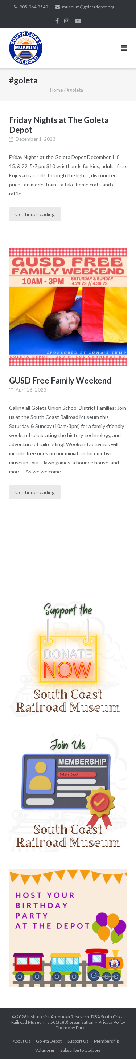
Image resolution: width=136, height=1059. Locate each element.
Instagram (66, 21)
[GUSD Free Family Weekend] (68, 307)
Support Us (77, 1041)
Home (56, 90)
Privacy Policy (112, 1022)
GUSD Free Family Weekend (60, 380)
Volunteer (45, 1050)
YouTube (78, 21)
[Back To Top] (118, 1041)
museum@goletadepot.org (88, 6)
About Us (21, 1041)
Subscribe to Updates (80, 1050)
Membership (106, 1041)
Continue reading (35, 214)
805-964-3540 (34, 6)
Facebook (57, 21)
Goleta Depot (49, 1041)
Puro (80, 1027)
